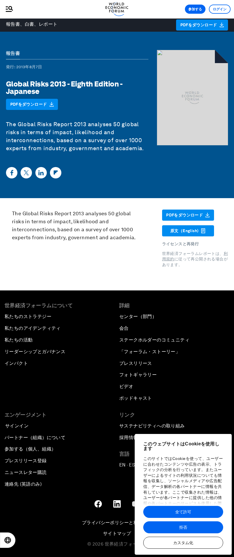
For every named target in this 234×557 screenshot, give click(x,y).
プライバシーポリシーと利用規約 (117, 522)
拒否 (183, 527)
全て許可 (183, 512)
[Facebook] (11, 172)
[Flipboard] (55, 172)
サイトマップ (117, 533)
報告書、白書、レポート (31, 24)
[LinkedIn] (41, 172)
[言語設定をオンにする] (7, 540)
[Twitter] (26, 172)
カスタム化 (183, 542)
